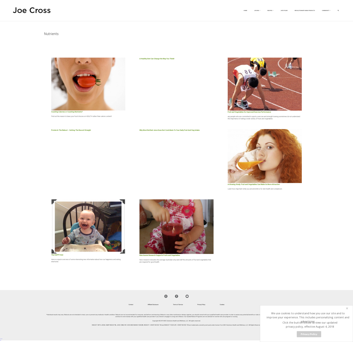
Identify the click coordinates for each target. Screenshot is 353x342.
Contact (131, 304)
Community (325, 10)
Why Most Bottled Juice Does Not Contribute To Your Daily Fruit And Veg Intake (169, 130)
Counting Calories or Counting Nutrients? (67, 112)
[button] (308, 317)
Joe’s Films (284, 10)
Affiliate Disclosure (153, 304)
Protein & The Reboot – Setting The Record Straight (71, 130)
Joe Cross (32, 10)
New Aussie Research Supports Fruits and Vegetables (159, 255)
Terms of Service (178, 304)
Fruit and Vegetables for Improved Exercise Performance (249, 112)
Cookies (222, 304)
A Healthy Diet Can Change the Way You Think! (156, 59)
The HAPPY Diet (57, 255)
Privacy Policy (201, 304)
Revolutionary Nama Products (305, 10)
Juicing (256, 10)
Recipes (269, 10)
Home (245, 10)
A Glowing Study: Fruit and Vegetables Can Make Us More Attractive (254, 184)
